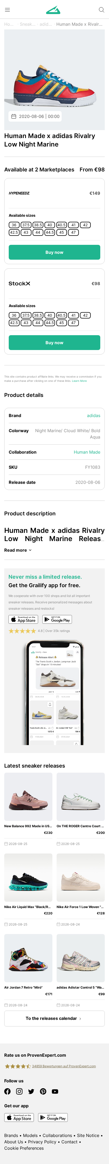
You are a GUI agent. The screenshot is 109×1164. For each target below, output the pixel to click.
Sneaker (28, 24)
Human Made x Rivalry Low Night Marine (80, 24)
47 (73, 232)
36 (14, 225)
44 (37, 232)
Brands (11, 1135)
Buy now (54, 252)
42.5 (14, 232)
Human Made (87, 452)
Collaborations (57, 1135)
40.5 (61, 225)
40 (49, 225)
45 (61, 232)
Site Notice (88, 1135)
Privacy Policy (42, 1141)
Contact (69, 1141)
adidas (46, 24)
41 (73, 225)
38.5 (38, 225)
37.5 (26, 225)
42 (85, 225)
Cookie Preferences (24, 1148)
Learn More (79, 380)
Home (10, 24)
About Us (13, 1141)
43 (26, 232)
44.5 (50, 232)
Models (30, 1135)
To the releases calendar (51, 1018)
